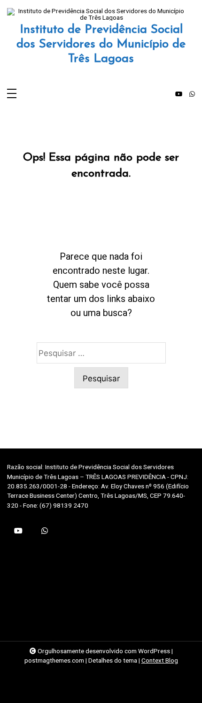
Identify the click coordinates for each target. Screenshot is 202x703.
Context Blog (159, 660)
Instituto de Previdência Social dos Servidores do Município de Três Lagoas (101, 44)
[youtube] (178, 94)
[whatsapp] (192, 94)
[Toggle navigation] (11, 94)
